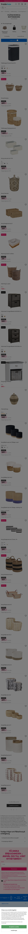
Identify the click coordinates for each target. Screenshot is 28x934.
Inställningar (14, 930)
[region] (14, 920)
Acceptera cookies (14, 926)
